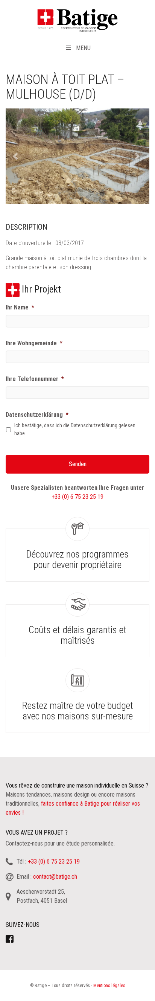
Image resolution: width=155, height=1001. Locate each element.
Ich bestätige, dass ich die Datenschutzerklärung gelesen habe (74, 429)
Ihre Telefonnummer (35, 378)
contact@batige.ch (55, 876)
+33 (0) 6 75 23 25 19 (77, 496)
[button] (16, 156)
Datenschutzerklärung (37, 414)
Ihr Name (20, 307)
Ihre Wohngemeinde (34, 343)
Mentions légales (109, 985)
